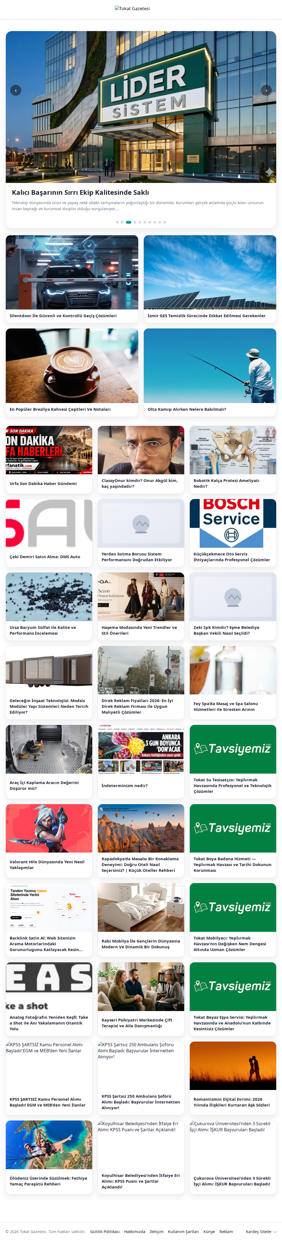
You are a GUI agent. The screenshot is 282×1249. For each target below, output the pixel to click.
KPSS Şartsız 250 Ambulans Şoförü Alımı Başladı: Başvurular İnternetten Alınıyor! (141, 1101)
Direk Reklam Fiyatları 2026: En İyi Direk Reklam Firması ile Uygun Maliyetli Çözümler (137, 706)
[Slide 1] (117, 222)
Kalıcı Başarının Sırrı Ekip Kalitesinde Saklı (80, 192)
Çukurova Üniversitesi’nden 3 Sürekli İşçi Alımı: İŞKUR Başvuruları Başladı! (232, 1181)
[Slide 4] (135, 222)
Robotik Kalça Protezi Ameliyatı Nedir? (226, 483)
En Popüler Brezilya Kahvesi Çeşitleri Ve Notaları (60, 409)
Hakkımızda (134, 1231)
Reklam (226, 1231)
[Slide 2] (122, 222)
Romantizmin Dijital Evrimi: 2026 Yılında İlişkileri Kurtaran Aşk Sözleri (232, 1102)
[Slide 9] (159, 222)
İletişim (157, 1231)
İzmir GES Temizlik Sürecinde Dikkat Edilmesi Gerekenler (207, 315)
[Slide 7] (149, 222)
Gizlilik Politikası (105, 1231)
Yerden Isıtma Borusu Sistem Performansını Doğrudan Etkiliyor (137, 556)
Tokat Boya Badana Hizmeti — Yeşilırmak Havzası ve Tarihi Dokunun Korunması (233, 864)
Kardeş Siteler (259, 1231)
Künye (209, 1231)
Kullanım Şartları (183, 1231)
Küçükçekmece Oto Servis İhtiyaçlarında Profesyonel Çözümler (232, 556)
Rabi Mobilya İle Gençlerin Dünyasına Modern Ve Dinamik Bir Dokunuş (141, 943)
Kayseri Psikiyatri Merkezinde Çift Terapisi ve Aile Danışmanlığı (137, 1022)
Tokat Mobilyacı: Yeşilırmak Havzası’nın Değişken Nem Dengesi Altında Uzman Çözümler (230, 943)
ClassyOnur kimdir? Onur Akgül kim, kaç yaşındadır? (140, 483)
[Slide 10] (164, 222)
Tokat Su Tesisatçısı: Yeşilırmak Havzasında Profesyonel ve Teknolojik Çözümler (233, 785)
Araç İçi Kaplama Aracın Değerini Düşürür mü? (44, 785)
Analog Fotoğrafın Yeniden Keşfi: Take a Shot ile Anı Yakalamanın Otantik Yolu (49, 1022)
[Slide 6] (144, 222)
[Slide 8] (154, 222)
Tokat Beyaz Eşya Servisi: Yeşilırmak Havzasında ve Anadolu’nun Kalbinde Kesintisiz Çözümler (232, 1022)
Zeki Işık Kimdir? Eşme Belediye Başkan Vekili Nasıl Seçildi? (226, 630)
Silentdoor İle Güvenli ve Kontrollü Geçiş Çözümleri (63, 315)
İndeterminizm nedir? (125, 785)
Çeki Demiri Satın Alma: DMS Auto (45, 556)
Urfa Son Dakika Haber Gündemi (43, 483)
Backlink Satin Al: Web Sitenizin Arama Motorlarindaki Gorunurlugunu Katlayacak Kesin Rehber (44, 943)
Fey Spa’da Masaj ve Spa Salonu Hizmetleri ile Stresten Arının (226, 706)
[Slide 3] (128, 222)
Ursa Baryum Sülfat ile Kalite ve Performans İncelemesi (43, 630)
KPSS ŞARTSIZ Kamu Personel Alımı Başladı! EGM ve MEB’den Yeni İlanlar (48, 1102)
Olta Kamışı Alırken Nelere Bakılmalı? (187, 409)
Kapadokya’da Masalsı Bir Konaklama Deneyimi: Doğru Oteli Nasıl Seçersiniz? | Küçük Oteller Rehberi (140, 864)
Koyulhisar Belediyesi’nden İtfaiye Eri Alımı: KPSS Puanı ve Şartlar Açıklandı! (141, 1181)
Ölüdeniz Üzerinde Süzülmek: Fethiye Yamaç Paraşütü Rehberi (48, 1181)
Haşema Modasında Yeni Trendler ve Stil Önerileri (139, 630)
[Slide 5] (140, 222)
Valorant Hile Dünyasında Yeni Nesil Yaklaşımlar (47, 864)
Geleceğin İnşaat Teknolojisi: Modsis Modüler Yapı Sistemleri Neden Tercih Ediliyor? (49, 706)
